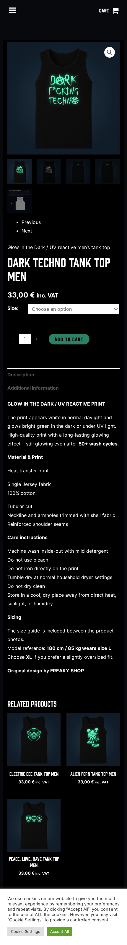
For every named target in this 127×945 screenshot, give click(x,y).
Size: (13, 308)
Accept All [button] (59, 931)
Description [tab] (20, 375)
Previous (31, 222)
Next (27, 231)
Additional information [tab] (33, 388)
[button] (109, 52)
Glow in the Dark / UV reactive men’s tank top (58, 247)
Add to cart (69, 339)
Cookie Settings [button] (25, 931)
